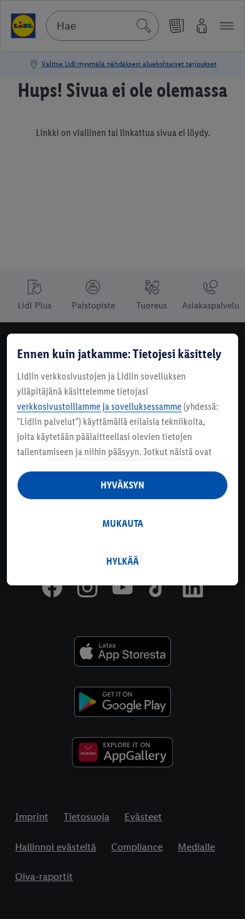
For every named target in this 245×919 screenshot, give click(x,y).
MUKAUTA (122, 523)
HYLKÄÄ (122, 561)
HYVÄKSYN (122, 485)
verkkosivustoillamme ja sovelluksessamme (99, 406)
